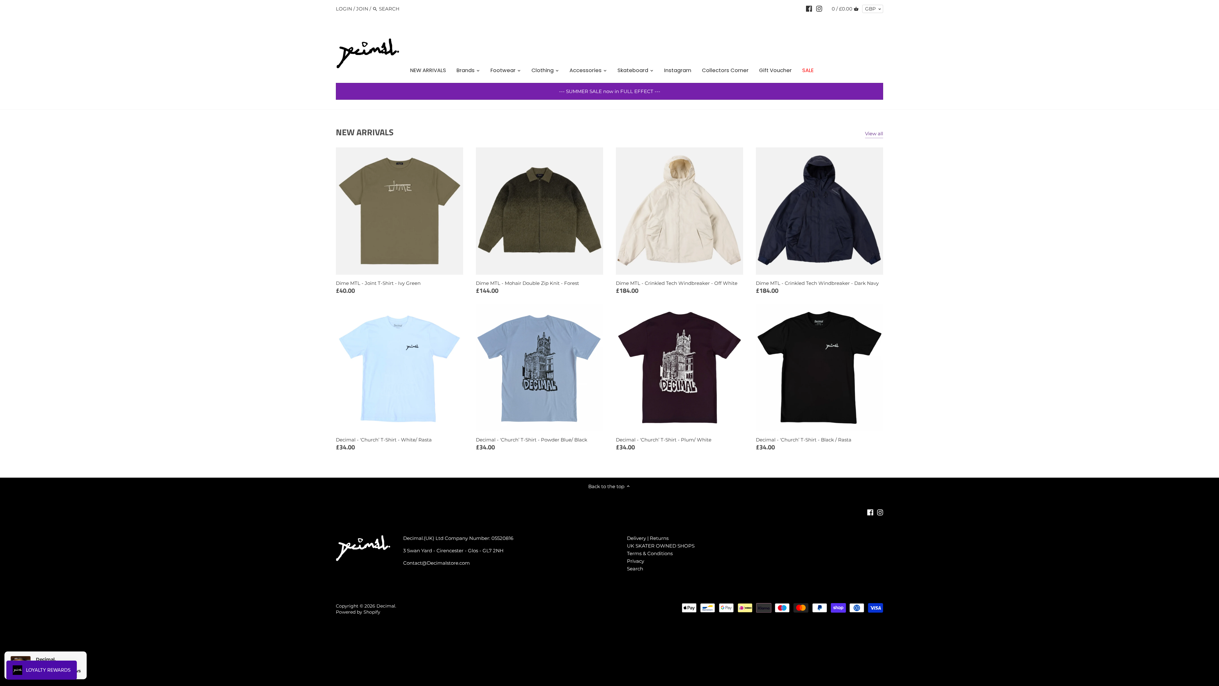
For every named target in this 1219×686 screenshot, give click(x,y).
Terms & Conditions (650, 553)
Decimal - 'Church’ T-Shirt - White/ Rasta (384, 440)
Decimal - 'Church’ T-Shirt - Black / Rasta (803, 440)
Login (344, 9)
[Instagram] (819, 9)
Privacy (635, 561)
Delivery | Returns (648, 538)
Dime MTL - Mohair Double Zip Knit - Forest (527, 283)
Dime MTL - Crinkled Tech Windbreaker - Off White (676, 283)
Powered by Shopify (358, 612)
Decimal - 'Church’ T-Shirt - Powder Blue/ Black (531, 440)
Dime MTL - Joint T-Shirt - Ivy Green (378, 283)
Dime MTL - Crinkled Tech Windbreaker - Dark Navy (817, 283)
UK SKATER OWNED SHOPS (661, 546)
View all (874, 134)
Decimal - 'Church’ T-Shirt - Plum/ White (663, 440)
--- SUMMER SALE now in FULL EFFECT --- (609, 91)
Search (635, 569)
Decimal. (386, 606)
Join (362, 9)
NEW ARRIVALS (365, 131)
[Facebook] (809, 9)
